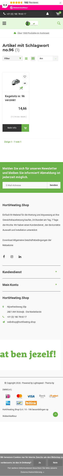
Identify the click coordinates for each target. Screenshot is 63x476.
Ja (39, 462)
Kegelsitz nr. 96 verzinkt (15, 98)
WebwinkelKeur (10, 416)
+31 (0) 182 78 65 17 (16, 14)
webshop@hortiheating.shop (21, 322)
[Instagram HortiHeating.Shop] (12, 256)
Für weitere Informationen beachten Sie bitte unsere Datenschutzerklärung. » (32, 470)
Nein (55, 462)
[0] (58, 14)
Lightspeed (38, 383)
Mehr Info (12, 128)
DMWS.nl (7, 389)
